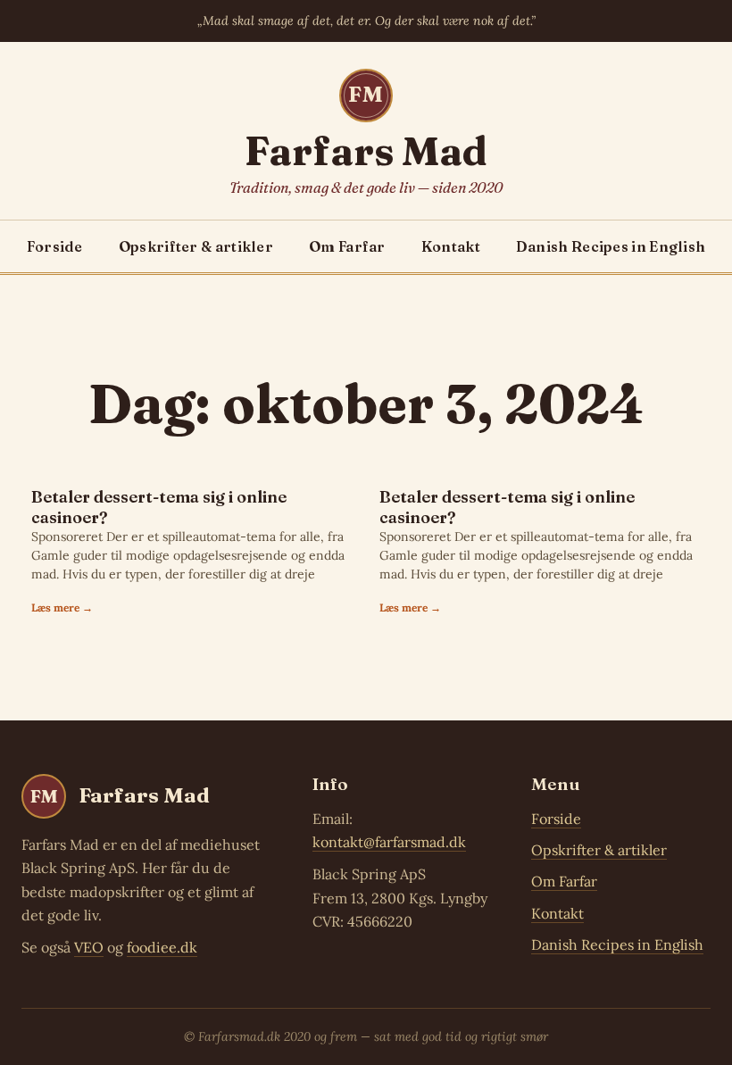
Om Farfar (347, 246)
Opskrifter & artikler (196, 246)
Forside (55, 246)
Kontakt (450, 246)
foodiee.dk (162, 947)
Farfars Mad (366, 151)
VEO (89, 947)
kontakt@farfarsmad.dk (389, 842)
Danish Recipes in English (611, 246)
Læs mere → (62, 607)
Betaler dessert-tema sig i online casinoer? (159, 507)
